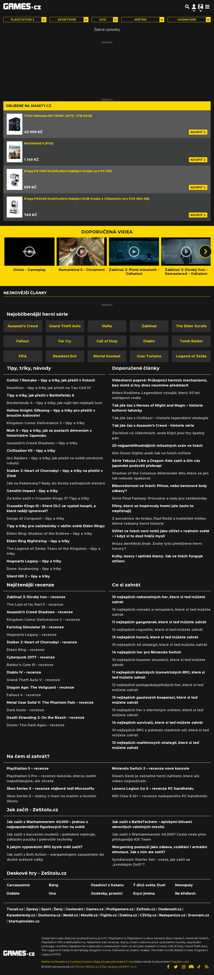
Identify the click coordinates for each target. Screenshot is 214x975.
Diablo (149, 341)
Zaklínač (149, 326)
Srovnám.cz (198, 915)
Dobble (13, 893)
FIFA (23, 356)
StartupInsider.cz (24, 921)
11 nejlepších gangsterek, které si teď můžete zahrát (159, 622)
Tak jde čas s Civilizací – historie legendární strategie (160, 418)
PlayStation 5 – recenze (28, 768)
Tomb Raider (191, 341)
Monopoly (184, 885)
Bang (53, 885)
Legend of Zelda (191, 356)
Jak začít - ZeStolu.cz (32, 809)
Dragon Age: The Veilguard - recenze (40, 687)
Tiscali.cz (15, 909)
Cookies (74, 961)
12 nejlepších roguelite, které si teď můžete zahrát (157, 630)
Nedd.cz (70, 915)
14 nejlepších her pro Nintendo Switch (146, 652)
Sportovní (67, 19)
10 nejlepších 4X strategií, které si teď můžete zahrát (159, 645)
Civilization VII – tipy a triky (31, 451)
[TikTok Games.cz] (199, 967)
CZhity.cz (148, 915)
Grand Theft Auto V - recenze (33, 680)
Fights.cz (109, 915)
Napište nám (180, 961)
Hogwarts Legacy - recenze (32, 635)
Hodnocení (187, 19)
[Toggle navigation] (207, 7)
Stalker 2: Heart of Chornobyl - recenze (42, 642)
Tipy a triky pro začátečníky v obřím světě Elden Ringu (56, 526)
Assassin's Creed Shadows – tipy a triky (42, 443)
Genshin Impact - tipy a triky (32, 491)
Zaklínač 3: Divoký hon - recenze (36, 597)
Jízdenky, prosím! (106, 893)
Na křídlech (185, 893)
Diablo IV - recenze (24, 672)
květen (140, 19)
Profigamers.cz (120, 909)
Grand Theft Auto (65, 326)
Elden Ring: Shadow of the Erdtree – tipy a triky (49, 534)
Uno (52, 893)
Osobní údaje (91, 961)
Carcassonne (18, 885)
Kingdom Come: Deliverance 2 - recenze (43, 620)
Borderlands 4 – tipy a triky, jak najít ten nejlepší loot (54, 403)
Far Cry (65, 341)
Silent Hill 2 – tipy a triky (28, 576)
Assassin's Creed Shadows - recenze (40, 612)
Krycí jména (144, 893)
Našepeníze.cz (172, 915)
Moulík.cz (89, 915)
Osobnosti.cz (170, 909)
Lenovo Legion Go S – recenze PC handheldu (153, 789)
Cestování (74, 909)
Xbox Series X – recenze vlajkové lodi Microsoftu (50, 789)
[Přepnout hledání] (187, 7)
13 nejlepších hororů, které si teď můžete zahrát (155, 637)
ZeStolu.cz (145, 909)
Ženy (58, 909)
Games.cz (95, 909)
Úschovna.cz (49, 915)
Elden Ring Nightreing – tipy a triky (38, 541)
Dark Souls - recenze (25, 710)
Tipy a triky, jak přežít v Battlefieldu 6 (40, 395)
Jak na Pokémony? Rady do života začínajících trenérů (56, 483)
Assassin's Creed (23, 326)
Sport (46, 909)
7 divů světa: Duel (149, 885)
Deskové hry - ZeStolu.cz (36, 873)
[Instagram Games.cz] (183, 967)
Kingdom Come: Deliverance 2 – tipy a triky (46, 423)
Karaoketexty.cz (21, 915)
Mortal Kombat (107, 356)
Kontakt (118, 961)
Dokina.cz (128, 915)
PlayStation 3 (22, 19)
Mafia (107, 326)
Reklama (47, 961)
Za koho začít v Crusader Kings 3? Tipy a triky (48, 498)
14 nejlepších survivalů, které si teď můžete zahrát (157, 723)
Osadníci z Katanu (107, 885)
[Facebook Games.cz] (168, 967)
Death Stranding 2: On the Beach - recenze (45, 718)
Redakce (61, 961)
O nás (129, 961)
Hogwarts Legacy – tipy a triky (34, 561)
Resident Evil (64, 356)
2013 (102, 19)
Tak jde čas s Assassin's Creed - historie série (153, 426)
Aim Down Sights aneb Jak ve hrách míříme (151, 453)
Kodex (107, 961)
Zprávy (32, 909)
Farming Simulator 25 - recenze (35, 627)
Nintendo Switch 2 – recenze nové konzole (150, 768)
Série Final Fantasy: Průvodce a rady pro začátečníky (159, 498)
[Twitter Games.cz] (176, 967)
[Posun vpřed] (205, 251)
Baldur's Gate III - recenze (30, 665)
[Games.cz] (22, 7)
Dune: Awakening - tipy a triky (34, 569)
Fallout (23, 341)
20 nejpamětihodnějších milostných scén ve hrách (157, 446)
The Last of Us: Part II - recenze (35, 605)
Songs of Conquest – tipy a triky (35, 518)
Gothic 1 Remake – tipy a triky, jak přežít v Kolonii (51, 380)
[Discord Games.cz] (191, 967)
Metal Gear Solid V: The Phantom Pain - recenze (50, 703)
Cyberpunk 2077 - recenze (31, 657)
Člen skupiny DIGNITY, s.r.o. (119, 966)
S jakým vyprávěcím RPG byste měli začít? (44, 847)
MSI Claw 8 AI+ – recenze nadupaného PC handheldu (159, 796)
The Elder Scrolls (191, 326)
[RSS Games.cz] (207, 967)
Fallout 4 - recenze (24, 695)
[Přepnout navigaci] (194, 7)
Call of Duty (107, 341)
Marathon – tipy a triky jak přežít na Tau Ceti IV (49, 388)
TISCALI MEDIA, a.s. (87, 966)
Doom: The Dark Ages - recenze (36, 725)
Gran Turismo (149, 356)
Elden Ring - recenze (26, 650)
